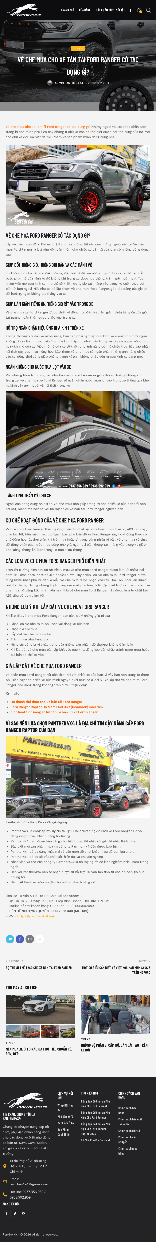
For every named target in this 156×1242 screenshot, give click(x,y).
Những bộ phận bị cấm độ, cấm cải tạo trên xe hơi (114, 1047)
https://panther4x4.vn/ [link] (35, 916)
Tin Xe (78, 48)
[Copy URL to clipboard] (39, 939)
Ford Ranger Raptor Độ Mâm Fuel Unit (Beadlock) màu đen (57, 707)
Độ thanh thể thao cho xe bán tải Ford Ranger (46, 702)
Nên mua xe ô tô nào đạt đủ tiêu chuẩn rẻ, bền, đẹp (39, 1051)
